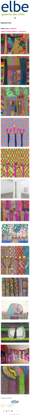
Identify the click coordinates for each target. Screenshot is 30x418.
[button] (15, 18)
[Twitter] (6, 411)
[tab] (5, 29)
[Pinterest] (12, 411)
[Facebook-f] (4, 411)
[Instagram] (9, 411)
